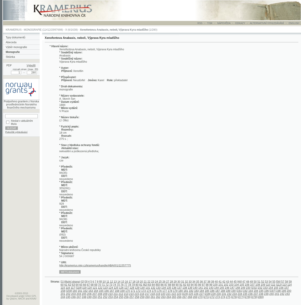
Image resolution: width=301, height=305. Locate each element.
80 (137, 284)
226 (196, 294)
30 (178, 281)
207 (94, 294)
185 (207, 290)
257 (131, 297)
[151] (254, 287)
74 (114, 284)
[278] (247, 297)
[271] (206, 297)
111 (273, 284)
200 (289, 290)
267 (184, 297)
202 (68, 294)
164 (96, 290)
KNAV (33, 298)
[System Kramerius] (67, 19)
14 (119, 281)
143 (211, 287)
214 (131, 294)
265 (174, 297)
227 (201, 294)
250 (94, 297)
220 (163, 294)
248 (84, 297)
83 (149, 284)
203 (73, 294)
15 (122, 281)
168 (117, 290)
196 (266, 290)
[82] (145, 284)
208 (100, 294)
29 (175, 281)
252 (105, 297)
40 (216, 281)
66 (84, 284)
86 (162, 284)
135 (169, 287)
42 (223, 281)
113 (284, 284)
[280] (261, 297)
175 (154, 290)
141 (200, 287)
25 (160, 281)
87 (165, 284)
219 (158, 294)
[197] (272, 290)
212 (121, 294)
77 (125, 284)
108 (257, 284)
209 (105, 294)
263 (163, 297)
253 (110, 297)
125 (116, 287)
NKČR (21, 298)
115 (63, 287)
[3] (86, 281)
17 (130, 281)
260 (147, 297)
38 (208, 281)
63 (73, 284)
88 (169, 284)
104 (236, 284)
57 (282, 281)
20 (141, 281)
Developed (12, 296)
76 (122, 284)
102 (226, 284)
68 (92, 284)
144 (216, 287)
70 (99, 284)
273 (217, 297)
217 (147, 294)
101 (220, 284)
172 (138, 290)
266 (179, 297)
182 (191, 290)
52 (262, 281)
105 (242, 284)
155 (276, 287)
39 (212, 281)
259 (142, 297)
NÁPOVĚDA (223, 23)
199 (283, 290)
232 (229, 294)
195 (261, 290)
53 (266, 281)
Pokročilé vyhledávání (16, 132)
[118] (79, 287)
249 (89, 297)
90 (177, 284)
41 (220, 281)
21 (145, 281)
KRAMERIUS (14, 29)
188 (223, 290)
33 (190, 281)
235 (245, 294)
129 (137, 287)
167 (112, 290)
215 (136, 294)
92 (184, 284)
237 (255, 294)
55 (273, 281)
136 (174, 287)
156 (281, 287)
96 (199, 284)
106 (247, 284)
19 (137, 281)
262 (158, 297)
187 (217, 290)
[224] (185, 294)
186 (212, 290)
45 (235, 281)
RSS (199, 23)
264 (168, 297)
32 (186, 281)
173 (143, 290)
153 (265, 287)
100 (215, 284)
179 (175, 290)
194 (256, 290)
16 (126, 281)
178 (170, 290)
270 (200, 297)
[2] (82, 281)
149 (243, 287)
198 (278, 290)
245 (68, 297)
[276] (234, 297)
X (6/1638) (71, 29)
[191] (239, 290)
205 (84, 294)
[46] (239, 281)
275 (228, 297)
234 (240, 294)
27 (167, 281)
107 (252, 284)
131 (147, 287)
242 (282, 294)
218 (152, 294)
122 (100, 287)
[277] (241, 297)
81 (140, 284)
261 (152, 297)
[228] (207, 294)
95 (195, 284)
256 (126, 297)
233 (234, 294)
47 (243, 281)
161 (80, 290)
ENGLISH (294, 23)
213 (126, 294)
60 (62, 284)
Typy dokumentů (15, 37)
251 (100, 297)
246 (73, 297)
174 (149, 290)
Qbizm (13, 298)
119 (84, 287)
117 (73, 287)
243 (287, 294)
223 (179, 294)
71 (103, 284)
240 (271, 294)
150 (248, 287)
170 (127, 290)
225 (191, 294)
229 (213, 294)
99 (210, 284)
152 (260, 287)
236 (250, 294)
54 (270, 281)
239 (266, 294)
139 (190, 287)
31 (182, 281)
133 (158, 287)
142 (206, 287)
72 (107, 284)
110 (268, 284)
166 (106, 290)
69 (95, 284)
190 (233, 290)
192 (245, 290)
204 (78, 294)
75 (118, 284)
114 (289, 284)
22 (148, 281)
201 (63, 294)
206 (89, 294)
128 (132, 287)
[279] (254, 297)
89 (173, 284)
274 (223, 297)
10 (104, 281)
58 (286, 281)
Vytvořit (31, 65)
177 (164, 290)
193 (250, 290)
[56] (278, 281)
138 (184, 287)
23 (152, 281)
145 (221, 287)
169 (122, 290)
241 (277, 294)
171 (133, 290)
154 (270, 287)
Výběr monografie (16, 47)
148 (237, 287)
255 (121, 297)
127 (126, 287)
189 (228, 290)
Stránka (10, 56)
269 (195, 297)
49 (251, 281)
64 (77, 284)
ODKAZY (240, 23)
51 (258, 281)
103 (231, 284)
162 (85, 290)
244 (63, 297)
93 (188, 284)
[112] (279, 284)
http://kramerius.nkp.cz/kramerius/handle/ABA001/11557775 (95, 265)
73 (110, 284)
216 (142, 294)
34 (193, 281)
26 (163, 281)
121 (95, 287)
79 (133, 284)
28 (171, 281)
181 (186, 290)
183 (196, 290)
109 (263, 284)
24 (156, 281)
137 (179, 287)
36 (201, 281)
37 (205, 281)
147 (232, 287)
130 (142, 287)
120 (89, 287)
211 (115, 294)
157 (286, 287)
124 (110, 287)
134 (163, 287)
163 (90, 290)
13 (115, 281)
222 (173, 294)
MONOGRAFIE (33, 29)
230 (218, 294)
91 (180, 284)
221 (168, 294)
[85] (158, 284)
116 (68, 287)
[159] (69, 290)
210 (110, 294)
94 (192, 284)
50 (255, 281)
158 (63, 290)
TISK (210, 23)
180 (180, 290)
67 (88, 284)
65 (80, 284)
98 (207, 284)
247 (78, 297)
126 (121, 287)
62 (69, 284)
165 (101, 290)
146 (227, 287)
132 (153, 287)
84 (153, 284)
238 (261, 294)
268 (190, 297)
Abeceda (11, 42)
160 (74, 290)
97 (203, 284)
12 (111, 281)
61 (65, 284)
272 (212, 297)
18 (134, 281)
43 (227, 281)
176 (159, 290)
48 (247, 281)
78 (129, 284)
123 (105, 287)
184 (201, 290)
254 (115, 297)
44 (231, 281)
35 (197, 281)
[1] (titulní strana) (70, 281)
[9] (100, 281)
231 (224, 294)
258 (137, 297)
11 (107, 281)
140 (195, 287)
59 (290, 281)
